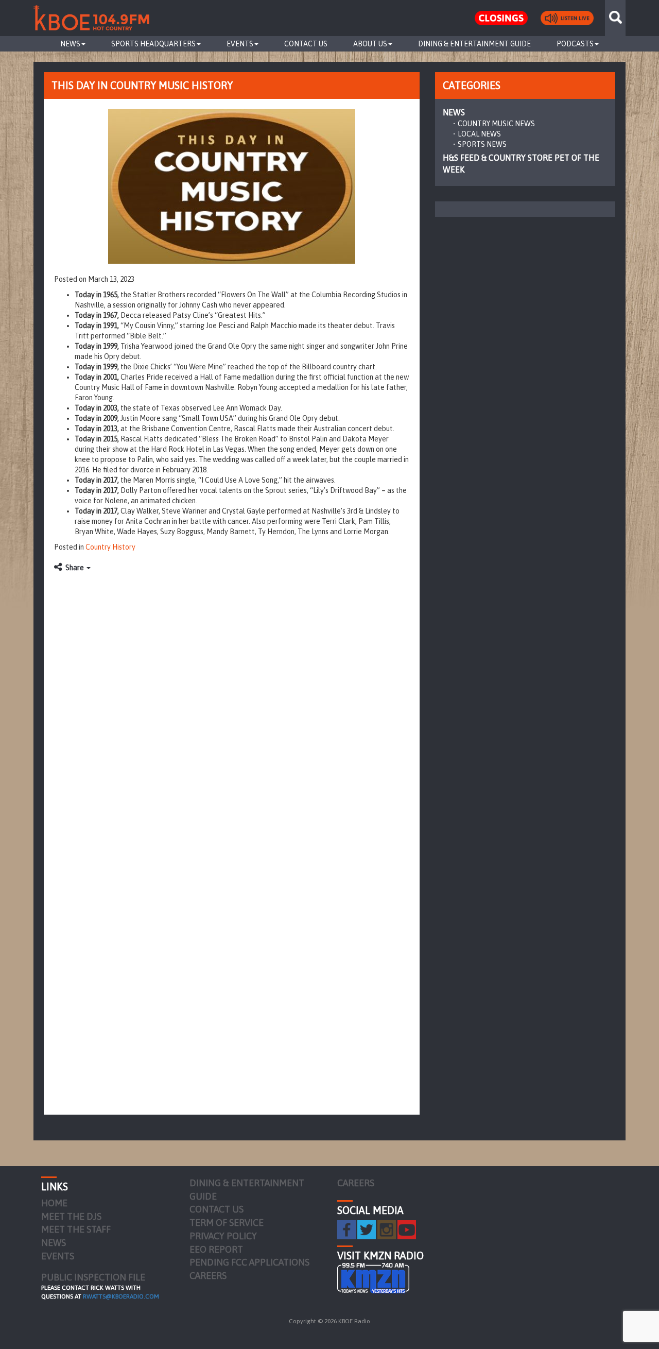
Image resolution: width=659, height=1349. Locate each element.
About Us (370, 44)
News (70, 44)
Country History (110, 547)
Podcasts (575, 44)
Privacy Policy (223, 1236)
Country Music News (496, 123)
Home (54, 1203)
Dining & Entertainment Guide (474, 44)
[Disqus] (231, 706)
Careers (208, 1275)
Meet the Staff (76, 1229)
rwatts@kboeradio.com (121, 1296)
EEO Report (216, 1249)
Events (240, 44)
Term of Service (226, 1222)
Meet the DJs (71, 1216)
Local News (479, 134)
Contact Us (305, 44)
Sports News (482, 144)
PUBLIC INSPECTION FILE (93, 1277)
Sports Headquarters (153, 44)
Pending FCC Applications (249, 1262)
